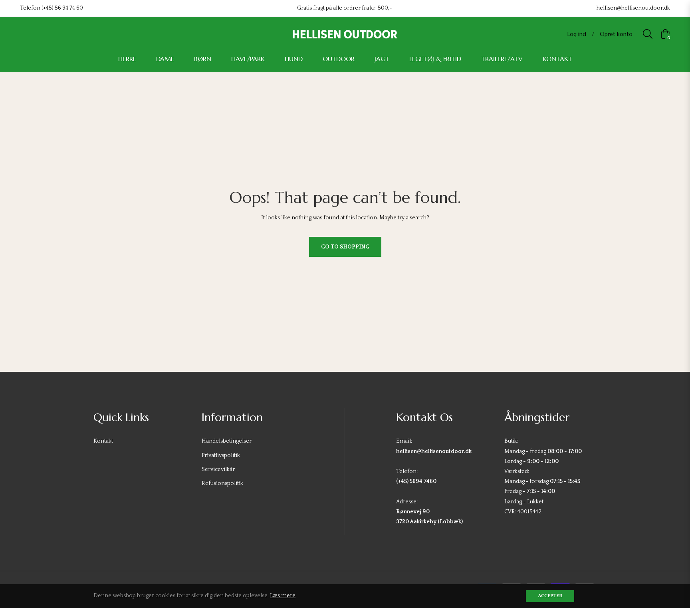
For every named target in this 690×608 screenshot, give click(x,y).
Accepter (550, 595)
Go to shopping (345, 247)
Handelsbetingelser (227, 441)
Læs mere (282, 595)
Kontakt (103, 441)
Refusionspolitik (222, 483)
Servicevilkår (218, 469)
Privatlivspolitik (221, 455)
